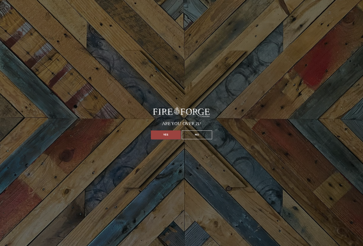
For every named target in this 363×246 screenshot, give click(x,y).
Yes (165, 134)
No (197, 134)
